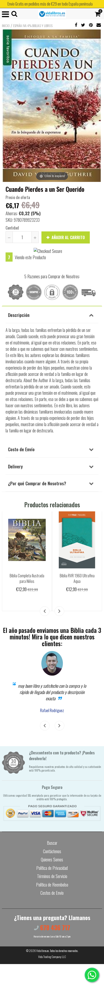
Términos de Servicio (52, 876)
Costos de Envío (52, 893)
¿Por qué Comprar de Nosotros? (37, 483)
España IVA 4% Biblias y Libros (32, 25)
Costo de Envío (21, 449)
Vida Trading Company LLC (52, 957)
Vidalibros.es (42, 951)
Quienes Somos (52, 859)
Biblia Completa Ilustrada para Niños (27, 578)
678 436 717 (54, 927)
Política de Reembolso (52, 884)
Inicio (6, 25)
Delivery (15, 466)
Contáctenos (52, 851)
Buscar (52, 843)
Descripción (19, 314)
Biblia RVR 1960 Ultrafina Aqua (77, 578)
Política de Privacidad (52, 868)
